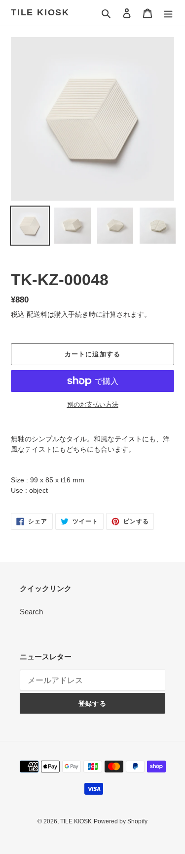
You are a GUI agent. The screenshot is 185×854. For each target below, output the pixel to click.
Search (31, 611)
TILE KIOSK (40, 12)
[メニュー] (168, 13)
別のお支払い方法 (92, 404)
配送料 (37, 314)
